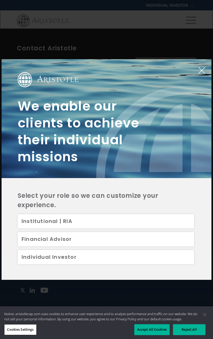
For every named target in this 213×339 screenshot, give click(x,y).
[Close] (204, 314)
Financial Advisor (47, 239)
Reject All (189, 329)
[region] (106, 322)
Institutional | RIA (47, 221)
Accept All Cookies (152, 329)
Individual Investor (49, 257)
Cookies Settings (20, 329)
